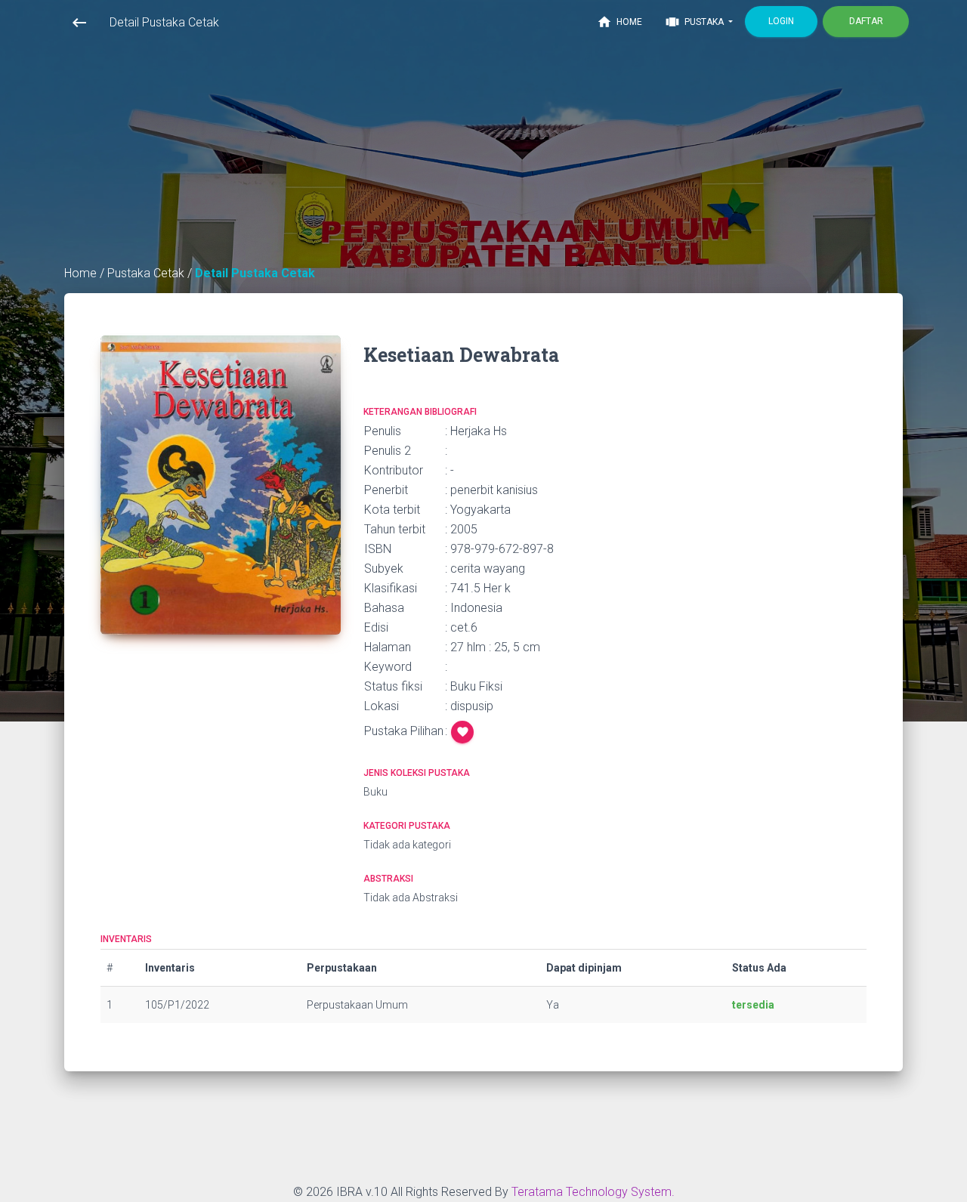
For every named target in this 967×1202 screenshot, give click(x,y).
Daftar (866, 21)
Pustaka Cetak (147, 273)
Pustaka (695, 21)
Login (781, 21)
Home (619, 21)
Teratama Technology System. (593, 1192)
